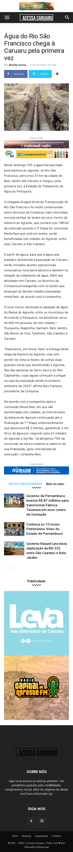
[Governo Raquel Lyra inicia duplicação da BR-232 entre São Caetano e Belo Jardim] (14, 548)
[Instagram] (42, 821)
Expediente (41, 836)
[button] (6, 17)
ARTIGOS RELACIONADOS (25, 483)
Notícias (26, 836)
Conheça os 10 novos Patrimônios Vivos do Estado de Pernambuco (44, 529)
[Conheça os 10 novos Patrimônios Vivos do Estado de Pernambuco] (14, 529)
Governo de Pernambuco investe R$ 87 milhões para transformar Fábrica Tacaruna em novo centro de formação (47, 505)
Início (15, 836)
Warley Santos (17, 64)
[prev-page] (6, 567)
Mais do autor (55, 483)
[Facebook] (31, 821)
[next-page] (13, 567)
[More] (57, 74)
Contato (56, 836)
